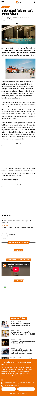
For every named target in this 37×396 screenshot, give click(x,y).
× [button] (35, 361)
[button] (18, 393)
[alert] (18, 377)
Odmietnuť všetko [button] (26, 389)
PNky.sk (11, 19)
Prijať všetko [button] (9, 389)
